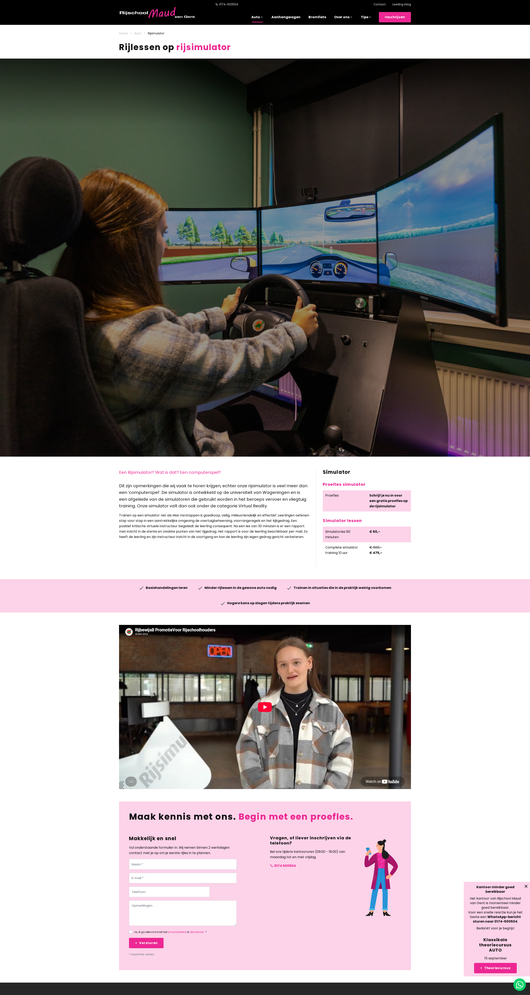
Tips (364, 17)
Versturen (148, 943)
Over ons (341, 17)
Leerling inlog (401, 4)
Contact (379, 4)
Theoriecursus (497, 968)
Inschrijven (395, 17)
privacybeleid (177, 932)
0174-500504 (228, 4)
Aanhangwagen (285, 17)
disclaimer (197, 932)
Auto (255, 17)
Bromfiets (317, 17)
